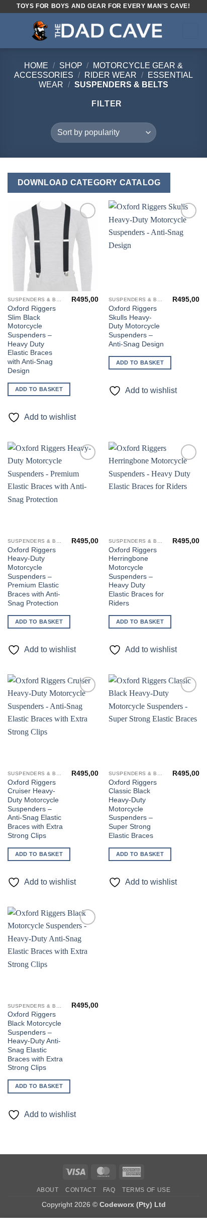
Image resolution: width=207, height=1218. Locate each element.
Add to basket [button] (39, 389)
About (48, 1189)
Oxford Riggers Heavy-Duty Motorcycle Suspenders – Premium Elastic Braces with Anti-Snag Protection (34, 576)
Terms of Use (146, 1189)
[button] (14, 30)
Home (36, 65)
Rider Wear (110, 75)
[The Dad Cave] (100, 31)
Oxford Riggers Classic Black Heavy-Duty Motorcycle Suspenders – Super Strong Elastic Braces (133, 809)
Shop (70, 65)
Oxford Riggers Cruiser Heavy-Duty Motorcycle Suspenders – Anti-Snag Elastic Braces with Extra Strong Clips (35, 809)
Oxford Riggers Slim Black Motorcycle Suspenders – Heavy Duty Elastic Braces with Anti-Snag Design (32, 340)
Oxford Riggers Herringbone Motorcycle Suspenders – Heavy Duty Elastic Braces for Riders (136, 576)
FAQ (109, 1189)
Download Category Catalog (89, 182)
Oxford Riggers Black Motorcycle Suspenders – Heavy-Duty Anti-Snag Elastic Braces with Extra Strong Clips (35, 1041)
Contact (80, 1189)
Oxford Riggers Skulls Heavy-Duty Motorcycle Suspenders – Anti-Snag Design (136, 326)
